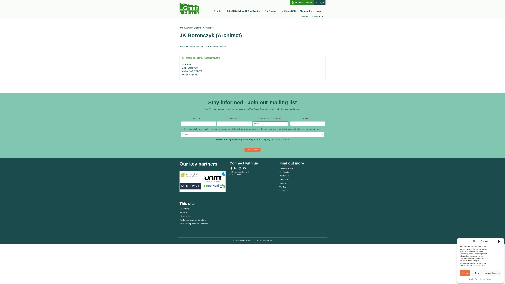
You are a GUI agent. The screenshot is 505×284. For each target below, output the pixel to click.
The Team (283, 187)
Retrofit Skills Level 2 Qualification (243, 11)
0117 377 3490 (235, 175)
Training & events (286, 168)
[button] (499, 241)
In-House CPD (289, 11)
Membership (306, 11)
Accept (465, 273)
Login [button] (321, 2)
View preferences (492, 273)
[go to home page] (189, 8)
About (304, 17)
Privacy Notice (485, 279)
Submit (254, 150)
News (319, 11)
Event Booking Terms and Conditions (194, 224)
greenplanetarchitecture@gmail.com (202, 58)
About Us (283, 183)
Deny (476, 273)
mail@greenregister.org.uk (239, 172)
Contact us (317, 17)
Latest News (284, 180)
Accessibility (184, 209)
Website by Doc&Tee (264, 241)
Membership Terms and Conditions (193, 220)
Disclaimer (184, 212)
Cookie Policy (474, 279)
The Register (271, 11)
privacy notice (282, 139)
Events (217, 11)
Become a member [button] (303, 2)
